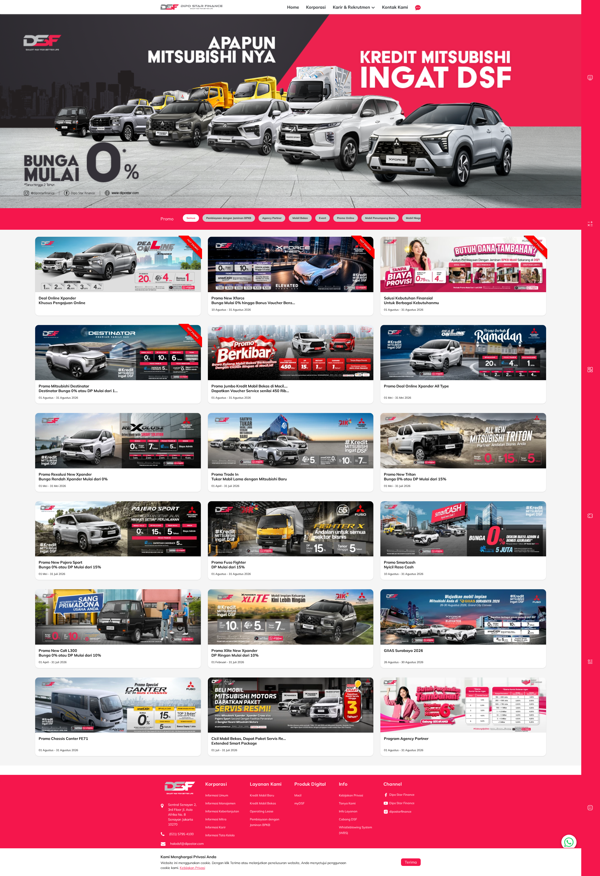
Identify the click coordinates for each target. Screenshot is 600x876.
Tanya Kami (347, 803)
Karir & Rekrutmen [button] (352, 7)
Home (293, 7)
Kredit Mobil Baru (262, 795)
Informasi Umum (216, 795)
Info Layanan (348, 811)
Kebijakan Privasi (192, 868)
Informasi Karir (215, 827)
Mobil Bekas (300, 218)
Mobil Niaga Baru (417, 218)
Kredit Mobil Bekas (263, 803)
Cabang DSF (348, 819)
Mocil (297, 795)
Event (322, 218)
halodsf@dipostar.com (187, 844)
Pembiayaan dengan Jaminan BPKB (228, 218)
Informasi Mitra (215, 819)
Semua (191, 218)
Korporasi (316, 7)
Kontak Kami (395, 7)
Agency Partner (271, 218)
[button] (418, 7)
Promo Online (345, 218)
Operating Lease (261, 811)
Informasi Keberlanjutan (222, 811)
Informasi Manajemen (220, 803)
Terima (411, 862)
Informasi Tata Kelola (220, 835)
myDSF (299, 803)
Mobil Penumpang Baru (380, 218)
